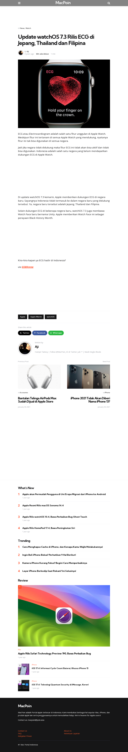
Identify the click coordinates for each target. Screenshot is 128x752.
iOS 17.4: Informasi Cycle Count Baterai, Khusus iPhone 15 (60, 668)
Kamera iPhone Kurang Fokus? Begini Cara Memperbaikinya (54, 563)
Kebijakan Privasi (25, 736)
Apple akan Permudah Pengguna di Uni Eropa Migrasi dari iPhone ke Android (64, 494)
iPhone (107, 393)
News (22, 28)
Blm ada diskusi (42, 54)
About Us (68, 731)
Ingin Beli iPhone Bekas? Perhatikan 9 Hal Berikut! (49, 554)
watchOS (50, 317)
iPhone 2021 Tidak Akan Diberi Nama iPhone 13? (90, 399)
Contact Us (22, 731)
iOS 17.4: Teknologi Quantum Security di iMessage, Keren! (60, 684)
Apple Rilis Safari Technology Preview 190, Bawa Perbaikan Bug (54, 653)
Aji (28, 51)
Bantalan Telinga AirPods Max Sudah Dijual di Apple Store (37, 399)
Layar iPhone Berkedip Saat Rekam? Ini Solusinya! (49, 571)
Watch (28, 28)
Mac (19, 650)
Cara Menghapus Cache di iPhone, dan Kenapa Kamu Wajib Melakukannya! (62, 546)
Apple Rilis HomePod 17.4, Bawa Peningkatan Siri (48, 528)
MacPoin (63, 3)
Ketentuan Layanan (72, 733)
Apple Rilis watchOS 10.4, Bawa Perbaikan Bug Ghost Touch (54, 516)
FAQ (20, 733)
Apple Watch (36, 317)
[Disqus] (64, 445)
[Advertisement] (64, 14)
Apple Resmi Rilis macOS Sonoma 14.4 (43, 505)
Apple (22, 317)
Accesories (24, 393)
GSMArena (27, 267)
